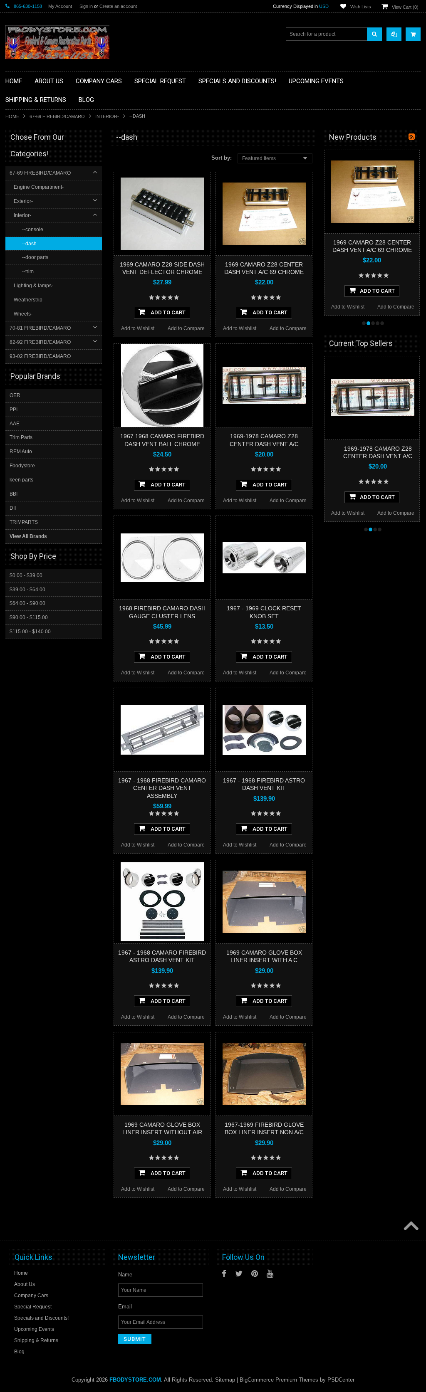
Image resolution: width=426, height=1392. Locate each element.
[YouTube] (270, 1274)
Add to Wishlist (137, 328)
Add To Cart (167, 312)
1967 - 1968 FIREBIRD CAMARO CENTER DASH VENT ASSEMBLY (162, 788)
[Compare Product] (393, 34)
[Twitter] (239, 1274)
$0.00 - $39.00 (26, 575)
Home (12, 116)
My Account (60, 6)
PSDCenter (340, 1380)
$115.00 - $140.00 (30, 631)
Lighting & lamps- (33, 286)
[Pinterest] (254, 1274)
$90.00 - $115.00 (29, 617)
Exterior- (23, 201)
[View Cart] (413, 34)
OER (15, 395)
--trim (28, 271)
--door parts (35, 257)
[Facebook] (224, 1274)
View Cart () (405, 7)
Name (125, 1274)
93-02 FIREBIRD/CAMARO (40, 356)
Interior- (107, 116)
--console (32, 229)
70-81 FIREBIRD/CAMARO (40, 328)
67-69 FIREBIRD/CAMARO (57, 116)
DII (13, 508)
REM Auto (21, 451)
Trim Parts (21, 437)
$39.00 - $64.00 (27, 589)
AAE (15, 424)
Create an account (118, 6)
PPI (13, 409)
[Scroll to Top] (410, 1226)
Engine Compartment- (39, 187)
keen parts (21, 480)
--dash (29, 244)
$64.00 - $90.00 (27, 603)
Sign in (86, 6)
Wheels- (23, 314)
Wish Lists (360, 6)
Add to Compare (186, 328)
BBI (13, 494)
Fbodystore (22, 466)
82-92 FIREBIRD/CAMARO (40, 342)
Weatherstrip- (29, 300)
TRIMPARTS (24, 522)
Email (125, 1306)
